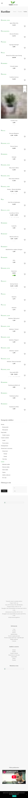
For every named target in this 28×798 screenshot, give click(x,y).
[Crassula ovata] (14, 102)
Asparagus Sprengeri (14, 44)
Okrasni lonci (5, 451)
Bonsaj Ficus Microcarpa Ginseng (14, 55)
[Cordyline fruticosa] (14, 74)
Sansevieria (14, 271)
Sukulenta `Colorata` (14, 329)
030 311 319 (19, 612)
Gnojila (3, 440)
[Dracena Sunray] (14, 143)
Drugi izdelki (3, 432)
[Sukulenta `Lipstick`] (14, 348)
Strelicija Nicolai (14, 284)
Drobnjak (14, 157)
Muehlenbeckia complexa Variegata (14, 249)
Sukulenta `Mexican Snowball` (14, 361)
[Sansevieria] (14, 268)
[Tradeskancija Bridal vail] (14, 382)
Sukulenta (14, 296)
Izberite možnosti (24, 75)
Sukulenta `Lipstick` (14, 350)
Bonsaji (2, 424)
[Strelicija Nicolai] (14, 281)
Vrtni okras (4, 459)
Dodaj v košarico (24, 21)
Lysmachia (14, 226)
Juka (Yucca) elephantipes (14, 202)
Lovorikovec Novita (14, 213)
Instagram (15, 620)
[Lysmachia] (14, 223)
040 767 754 (18, 606)
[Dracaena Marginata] (14, 130)
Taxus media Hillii (14, 372)
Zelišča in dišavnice (6, 475)
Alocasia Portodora (14, 34)
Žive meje (4, 477)
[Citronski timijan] (14, 63)
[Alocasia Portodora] (14, 31)
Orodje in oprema (6, 435)
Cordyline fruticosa (14, 77)
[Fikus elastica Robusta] (14, 176)
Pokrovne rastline (5, 467)
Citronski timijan (14, 66)
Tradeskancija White (14, 406)
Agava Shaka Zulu (14, 23)
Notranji (5, 453)
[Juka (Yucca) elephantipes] (14, 199)
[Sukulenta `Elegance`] (14, 337)
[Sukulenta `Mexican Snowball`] (14, 359)
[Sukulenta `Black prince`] (14, 315)
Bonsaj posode (5, 427)
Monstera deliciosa (14, 236)
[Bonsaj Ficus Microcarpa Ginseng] (14, 53)
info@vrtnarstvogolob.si (14, 617)
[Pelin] (14, 257)
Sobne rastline (5, 469)
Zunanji (5, 456)
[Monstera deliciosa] (14, 234)
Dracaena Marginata (14, 133)
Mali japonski (5, 429)
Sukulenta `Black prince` (14, 318)
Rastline (2, 461)
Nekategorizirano (4, 445)
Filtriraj (4, 490)
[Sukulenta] (14, 294)
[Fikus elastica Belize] (14, 165)
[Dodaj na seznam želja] (24, 25)
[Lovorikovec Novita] (14, 210)
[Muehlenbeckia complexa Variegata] (14, 247)
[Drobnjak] (14, 154)
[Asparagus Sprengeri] (14, 42)
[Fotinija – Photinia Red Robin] (14, 186)
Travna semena (5, 443)
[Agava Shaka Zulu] (14, 20)
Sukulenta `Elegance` (14, 340)
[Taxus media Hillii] (14, 369)
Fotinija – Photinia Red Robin (14, 189)
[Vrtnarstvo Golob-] (14, 3)
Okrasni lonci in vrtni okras (6, 448)
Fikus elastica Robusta (14, 178)
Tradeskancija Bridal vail (14, 385)
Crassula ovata (14, 120)
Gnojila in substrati (5, 437)
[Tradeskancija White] (14, 404)
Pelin (14, 260)
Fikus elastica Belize (14, 167)
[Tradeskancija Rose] (14, 393)
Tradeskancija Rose (14, 396)
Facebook (12, 620)
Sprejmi (14, 796)
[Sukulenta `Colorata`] (14, 326)
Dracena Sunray (14, 146)
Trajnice (4, 472)
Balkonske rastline (6, 464)
